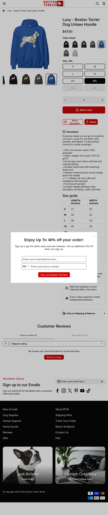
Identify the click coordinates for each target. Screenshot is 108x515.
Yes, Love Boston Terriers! (54, 274)
